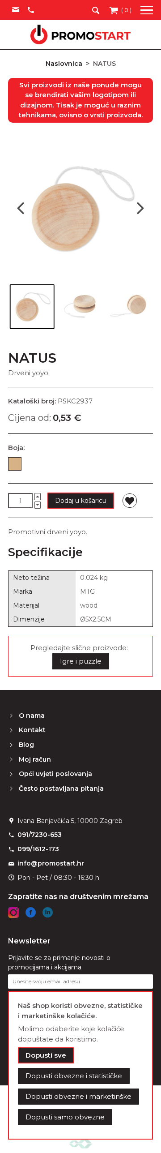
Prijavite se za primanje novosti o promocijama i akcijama (59, 962)
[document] (80, 1065)
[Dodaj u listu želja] (130, 500)
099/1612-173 (38, 849)
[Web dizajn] (80, 1143)
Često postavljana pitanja (61, 788)
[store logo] (80, 34)
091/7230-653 (39, 835)
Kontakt (32, 730)
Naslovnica (64, 64)
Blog (26, 745)
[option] (14, 464)
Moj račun (35, 759)
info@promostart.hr (50, 863)
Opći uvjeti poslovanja (55, 774)
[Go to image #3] (128, 306)
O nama (32, 716)
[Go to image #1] (32, 306)
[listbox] (80, 465)
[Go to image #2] (80, 306)
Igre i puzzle (81, 661)
